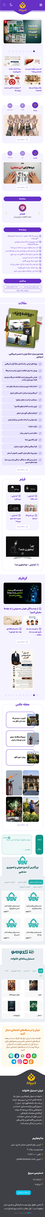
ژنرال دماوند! (32, 426)
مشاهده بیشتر (21, 140)
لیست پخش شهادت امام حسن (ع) (12, 933)
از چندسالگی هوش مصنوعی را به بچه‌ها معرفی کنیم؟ (22, 610)
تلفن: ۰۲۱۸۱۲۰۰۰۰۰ (34, 1154)
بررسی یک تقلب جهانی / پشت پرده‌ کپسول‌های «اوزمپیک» (23, 237)
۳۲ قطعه (28, 938)
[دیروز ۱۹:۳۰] (12, 80)
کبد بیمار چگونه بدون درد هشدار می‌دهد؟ (33, 70)
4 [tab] (23, 51)
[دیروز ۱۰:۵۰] (33, 757)
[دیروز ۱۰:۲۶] (22, 670)
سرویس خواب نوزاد (22, 290)
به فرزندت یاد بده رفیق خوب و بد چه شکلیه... (33, 632)
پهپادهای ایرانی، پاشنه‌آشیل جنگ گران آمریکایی (21, 363)
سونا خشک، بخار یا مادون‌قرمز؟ (15, 70)
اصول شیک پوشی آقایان (30, 261)
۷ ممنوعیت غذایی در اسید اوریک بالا (12, 89)
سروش (16, 1056)
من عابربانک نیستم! (31, 517)
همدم (22, 214)
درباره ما (38, 1184)
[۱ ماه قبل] (22, 173)
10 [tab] (6, 695)
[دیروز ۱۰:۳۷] (14, 809)
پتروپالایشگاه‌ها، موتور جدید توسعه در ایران (18, 738)
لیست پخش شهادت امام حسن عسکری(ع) (12, 907)
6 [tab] (16, 51)
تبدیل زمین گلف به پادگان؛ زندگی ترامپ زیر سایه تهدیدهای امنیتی (21, 461)
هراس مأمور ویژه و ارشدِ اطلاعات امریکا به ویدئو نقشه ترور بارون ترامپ (21, 378)
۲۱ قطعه (6, 911)
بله (11, 1056)
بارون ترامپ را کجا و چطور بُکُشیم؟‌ (25, 406)
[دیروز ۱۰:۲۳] (12, 61)
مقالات (22, 303)
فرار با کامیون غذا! (31, 439)
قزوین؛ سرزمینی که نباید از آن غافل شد (19, 720)
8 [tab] (9, 51)
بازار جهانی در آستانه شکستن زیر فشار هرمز (22, 419)
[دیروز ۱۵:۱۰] (33, 720)
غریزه (39, 995)
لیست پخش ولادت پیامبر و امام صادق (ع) (33, 907)
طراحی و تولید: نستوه (21, 1213)
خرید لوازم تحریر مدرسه (31, 286)
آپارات (28, 1056)
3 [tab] (27, 51)
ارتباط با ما (37, 1179)
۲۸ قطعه (28, 911)
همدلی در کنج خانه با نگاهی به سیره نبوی (24, 254)
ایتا (31, 1061)
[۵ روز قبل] (14, 488)
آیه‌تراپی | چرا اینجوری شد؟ (25, 564)
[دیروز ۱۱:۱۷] (33, 739)
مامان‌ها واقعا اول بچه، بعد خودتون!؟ (14, 630)
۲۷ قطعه (6, 938)
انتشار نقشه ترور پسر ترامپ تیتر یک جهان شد (21, 386)
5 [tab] (20, 51)
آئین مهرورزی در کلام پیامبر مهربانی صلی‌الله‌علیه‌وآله (26, 243)
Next (6, 32)
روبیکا (22, 1056)
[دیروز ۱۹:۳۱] (33, 80)
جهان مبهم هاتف (14, 995)
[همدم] (22, 207)
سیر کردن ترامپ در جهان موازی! (26, 399)
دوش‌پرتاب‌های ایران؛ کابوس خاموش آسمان (22, 453)
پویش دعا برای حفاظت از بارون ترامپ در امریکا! (21, 370)
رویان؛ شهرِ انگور (20, 757)
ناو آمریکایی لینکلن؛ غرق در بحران (25, 446)
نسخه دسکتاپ (23, 1192)
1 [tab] (34, 51)
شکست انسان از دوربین (30, 257)
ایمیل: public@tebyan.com (29, 1159)
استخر (39, 1015)
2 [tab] (30, 51)
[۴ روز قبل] (30, 488)
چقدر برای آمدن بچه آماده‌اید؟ (35, 89)
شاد (34, 1056)
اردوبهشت (16, 1015)
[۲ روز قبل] (22, 31)
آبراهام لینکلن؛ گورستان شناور (27, 413)
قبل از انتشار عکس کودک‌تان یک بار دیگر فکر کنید (21, 251)
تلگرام (14, 1061)
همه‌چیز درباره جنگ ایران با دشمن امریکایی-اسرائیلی (25, 355)
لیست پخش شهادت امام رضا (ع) (34, 933)
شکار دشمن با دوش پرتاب (28, 433)
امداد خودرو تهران (12, 286)
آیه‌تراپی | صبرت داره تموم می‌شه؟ (15, 518)
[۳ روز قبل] (22, 546)
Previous (39, 32)
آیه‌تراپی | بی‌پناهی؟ (15, 498)
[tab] (35, 107)
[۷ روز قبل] (30, 508)
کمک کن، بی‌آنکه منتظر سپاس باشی (26, 271)
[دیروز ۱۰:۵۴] (33, 61)
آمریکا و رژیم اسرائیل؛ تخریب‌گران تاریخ (23, 393)
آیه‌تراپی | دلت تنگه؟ (32, 498)
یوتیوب (25, 1061)
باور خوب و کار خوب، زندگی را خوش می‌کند (24, 264)
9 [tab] (9, 695)
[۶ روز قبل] (14, 508)
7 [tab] (13, 51)
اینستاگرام (19, 1061)
